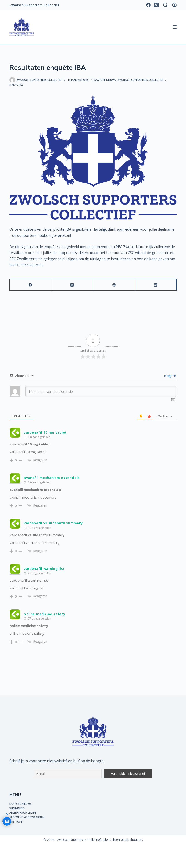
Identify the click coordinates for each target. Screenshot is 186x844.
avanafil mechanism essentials (52, 477)
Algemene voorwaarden (26, 817)
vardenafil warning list (44, 568)
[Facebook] (148, 5)
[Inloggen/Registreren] (174, 5)
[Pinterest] (114, 285)
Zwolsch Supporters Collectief (140, 80)
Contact (15, 822)
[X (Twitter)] (156, 5)
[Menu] (175, 27)
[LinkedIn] (156, 285)
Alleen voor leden (22, 813)
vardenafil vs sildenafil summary (53, 523)
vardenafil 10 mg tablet (45, 432)
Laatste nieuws (105, 80)
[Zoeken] (165, 5)
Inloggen (169, 375)
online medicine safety (44, 614)
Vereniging (17, 808)
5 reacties (16, 85)
